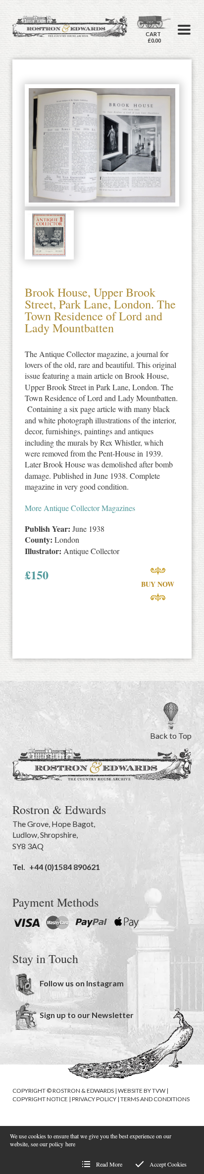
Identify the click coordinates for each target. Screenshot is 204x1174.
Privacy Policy (94, 1099)
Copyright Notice (40, 1099)
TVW (158, 1090)
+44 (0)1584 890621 (64, 866)
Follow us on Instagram (82, 983)
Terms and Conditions (155, 1099)
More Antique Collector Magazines (80, 508)
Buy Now (157, 584)
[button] (184, 30)
